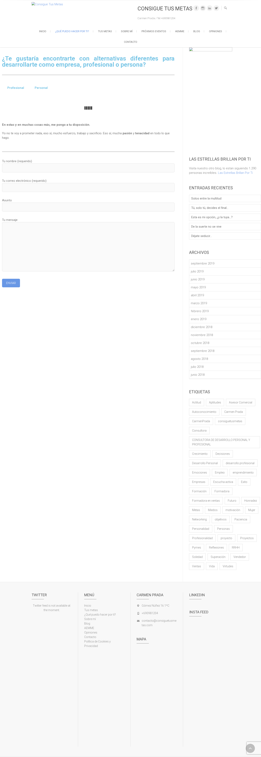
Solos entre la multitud (206, 198)
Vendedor (239, 557)
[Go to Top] (250, 748)
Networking (199, 519)
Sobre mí (127, 31)
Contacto (130, 41)
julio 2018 (197, 367)
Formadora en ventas (206, 500)
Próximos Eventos (154, 31)
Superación (218, 557)
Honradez (250, 500)
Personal (41, 88)
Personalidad (200, 528)
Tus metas (105, 31)
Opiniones (215, 31)
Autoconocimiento (204, 411)
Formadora (222, 491)
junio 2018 (198, 375)
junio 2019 (198, 279)
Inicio (42, 31)
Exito (244, 482)
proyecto (226, 538)
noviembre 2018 (202, 335)
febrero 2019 (200, 311)
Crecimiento (200, 453)
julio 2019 (197, 271)
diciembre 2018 (201, 327)
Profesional (15, 88)
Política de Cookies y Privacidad (97, 644)
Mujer (251, 510)
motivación (233, 510)
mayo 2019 (198, 287)
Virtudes (228, 566)
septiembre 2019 (202, 263)
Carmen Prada (233, 411)
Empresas (198, 482)
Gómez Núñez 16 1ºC (155, 605)
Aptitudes (215, 402)
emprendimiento (243, 472)
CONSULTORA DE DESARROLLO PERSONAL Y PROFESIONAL (221, 442)
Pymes (196, 547)
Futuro (232, 500)
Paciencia (240, 519)
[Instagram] (203, 8)
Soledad (197, 557)
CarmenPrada (201, 421)
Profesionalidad (202, 538)
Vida (212, 566)
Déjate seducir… (201, 236)
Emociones (199, 472)
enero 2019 (198, 319)
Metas (196, 510)
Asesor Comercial (240, 402)
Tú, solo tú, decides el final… (209, 208)
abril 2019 (197, 295)
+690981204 (150, 613)
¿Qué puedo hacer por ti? (72, 31)
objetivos (221, 519)
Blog (196, 31)
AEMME (179, 31)
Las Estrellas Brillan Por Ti (235, 173)
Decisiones (223, 453)
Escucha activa (223, 482)
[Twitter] (216, 8)
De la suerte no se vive (206, 226)
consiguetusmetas (230, 421)
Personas (223, 528)
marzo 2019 (199, 303)
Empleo (220, 472)
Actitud (196, 402)
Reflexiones (216, 547)
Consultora (199, 430)
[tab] (15, 88)
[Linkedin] (209, 8)
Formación (199, 491)
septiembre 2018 (202, 351)
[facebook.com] (196, 8)
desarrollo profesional (240, 463)
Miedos (213, 510)
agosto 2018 (199, 359)
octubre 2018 (200, 343)
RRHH (236, 547)
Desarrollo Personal (205, 463)
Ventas (196, 566)
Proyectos (247, 538)
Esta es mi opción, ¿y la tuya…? (212, 217)
